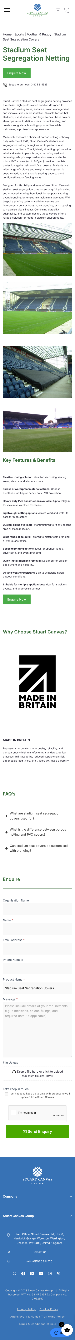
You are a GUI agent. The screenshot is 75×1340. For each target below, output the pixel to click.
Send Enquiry (40, 1131)
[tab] (37, 816)
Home (7, 34)
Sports (19, 34)
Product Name (14, 979)
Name (8, 920)
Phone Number (13, 960)
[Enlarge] (67, 228)
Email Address (14, 940)
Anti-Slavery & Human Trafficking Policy (37, 1316)
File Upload (10, 1062)
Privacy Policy (26, 1309)
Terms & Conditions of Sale (37, 1323)
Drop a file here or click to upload (40, 1071)
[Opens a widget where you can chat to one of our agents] (60, 1333)
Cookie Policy (49, 1309)
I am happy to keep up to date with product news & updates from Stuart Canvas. (39, 1095)
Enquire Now (16, 73)
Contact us (39, 1252)
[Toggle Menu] (7, 10)
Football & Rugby (39, 34)
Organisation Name (16, 900)
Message (10, 999)
